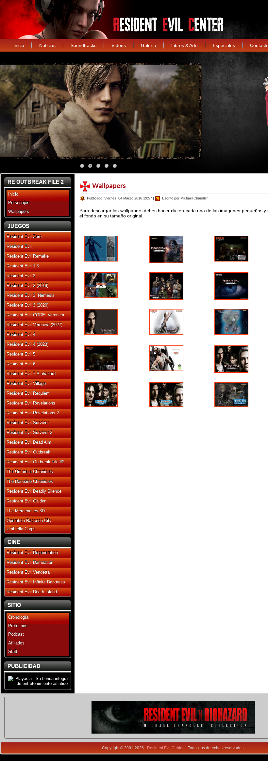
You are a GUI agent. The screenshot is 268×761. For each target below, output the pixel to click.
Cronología (18, 617)
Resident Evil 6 (21, 363)
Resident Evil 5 (21, 354)
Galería (148, 45)
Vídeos (118, 45)
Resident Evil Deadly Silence (34, 491)
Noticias (47, 45)
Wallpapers (18, 211)
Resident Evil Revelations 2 (33, 412)
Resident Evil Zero (24, 236)
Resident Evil (19, 246)
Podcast (16, 634)
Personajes (18, 202)
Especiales (224, 45)
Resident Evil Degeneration (32, 552)
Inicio (18, 45)
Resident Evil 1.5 (23, 265)
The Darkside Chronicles (30, 481)
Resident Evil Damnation (30, 562)
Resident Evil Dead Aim (29, 442)
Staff (12, 651)
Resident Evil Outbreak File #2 (35, 461)
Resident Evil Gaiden (26, 501)
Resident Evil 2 (21, 275)
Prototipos (17, 625)
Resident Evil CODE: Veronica (35, 314)
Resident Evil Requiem (28, 393)
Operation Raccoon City (29, 520)
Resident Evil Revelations (31, 403)
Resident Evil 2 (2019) (27, 285)
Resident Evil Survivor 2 (29, 432)
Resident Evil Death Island (32, 591)
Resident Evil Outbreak (28, 452)
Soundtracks (83, 45)
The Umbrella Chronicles (30, 471)
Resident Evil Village (26, 383)
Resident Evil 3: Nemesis (31, 295)
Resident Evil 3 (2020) (27, 305)
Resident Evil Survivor (28, 422)
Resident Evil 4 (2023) (27, 344)
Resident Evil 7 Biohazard (31, 373)
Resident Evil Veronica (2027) (34, 324)
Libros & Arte (184, 45)
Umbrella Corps (21, 528)
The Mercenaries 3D (26, 510)
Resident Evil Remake (28, 256)
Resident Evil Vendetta (28, 572)
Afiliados (16, 643)
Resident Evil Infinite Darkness (36, 581)
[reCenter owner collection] (173, 732)
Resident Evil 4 (21, 334)
